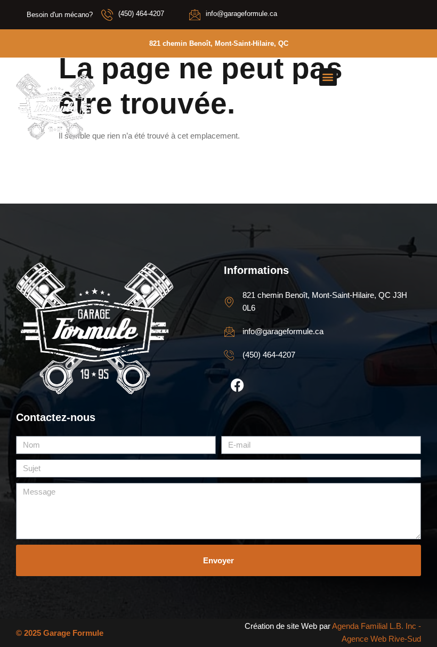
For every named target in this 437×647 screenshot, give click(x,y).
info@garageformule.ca (241, 14)
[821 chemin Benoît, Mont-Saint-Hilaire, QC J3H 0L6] (229, 301)
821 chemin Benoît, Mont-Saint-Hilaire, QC (218, 43)
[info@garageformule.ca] (194, 14)
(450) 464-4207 (141, 14)
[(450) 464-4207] (107, 14)
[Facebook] (237, 385)
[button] (328, 77)
